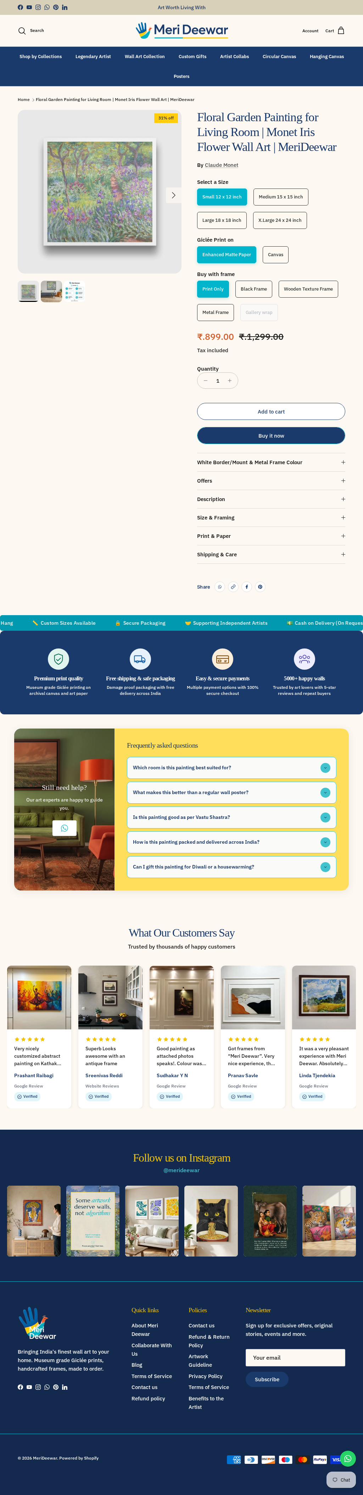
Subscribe (267, 1379)
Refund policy (148, 1398)
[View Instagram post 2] (93, 1221)
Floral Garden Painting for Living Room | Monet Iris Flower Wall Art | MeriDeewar (115, 99)
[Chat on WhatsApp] (348, 1459)
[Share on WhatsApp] (219, 586)
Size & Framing (215, 517)
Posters (181, 76)
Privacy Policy (206, 1376)
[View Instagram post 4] (211, 1221)
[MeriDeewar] (182, 31)
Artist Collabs (234, 57)
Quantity (208, 368)
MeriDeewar (45, 1458)
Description (211, 499)
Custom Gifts (192, 57)
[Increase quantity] (231, 380)
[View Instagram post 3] (152, 1221)
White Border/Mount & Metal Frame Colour (249, 462)
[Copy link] (233, 586)
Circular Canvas (279, 57)
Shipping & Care (217, 554)
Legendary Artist (93, 57)
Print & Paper (214, 536)
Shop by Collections (40, 57)
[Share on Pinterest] (260, 586)
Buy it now (271, 435)
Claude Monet (221, 165)
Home (24, 99)
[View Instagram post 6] (329, 1221)
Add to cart (271, 411)
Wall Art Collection (145, 57)
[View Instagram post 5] (270, 1221)
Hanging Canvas (327, 57)
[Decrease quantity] (203, 380)
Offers (204, 480)
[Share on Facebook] (246, 586)
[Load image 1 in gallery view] (100, 192)
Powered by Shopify (79, 1458)
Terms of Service (152, 1376)
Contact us (144, 1387)
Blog (137, 1364)
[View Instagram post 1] (34, 1221)
